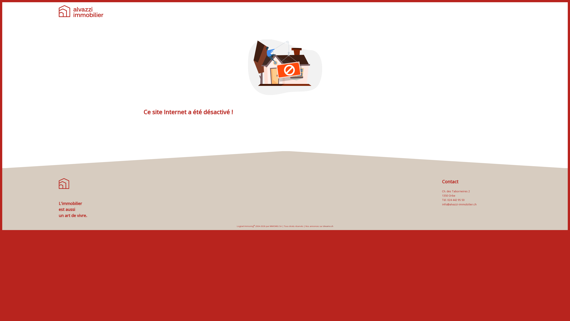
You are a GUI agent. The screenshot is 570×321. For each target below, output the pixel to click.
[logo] (81, 11)
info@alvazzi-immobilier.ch (459, 204)
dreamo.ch (328, 226)
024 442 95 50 (455, 200)
